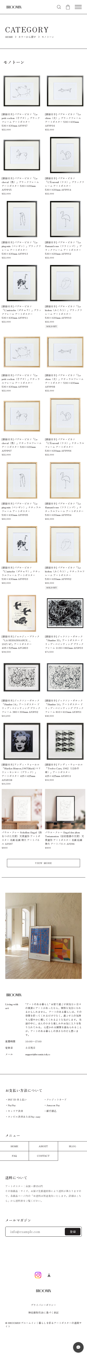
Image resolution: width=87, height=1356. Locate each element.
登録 (73, 1232)
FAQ (14, 1155)
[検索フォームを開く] (59, 7)
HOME (9, 36)
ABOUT (43, 1146)
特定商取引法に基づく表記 (43, 1312)
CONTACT (43, 1155)
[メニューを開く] (78, 7)
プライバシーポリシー (43, 1305)
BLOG (72, 1146)
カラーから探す (27, 36)
